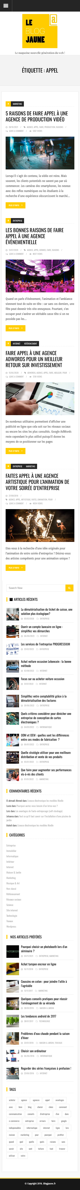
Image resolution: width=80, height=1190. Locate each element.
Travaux (9, 921)
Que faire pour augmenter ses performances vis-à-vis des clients (46, 772)
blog (29, 1107)
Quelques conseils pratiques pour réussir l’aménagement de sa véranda (44, 1000)
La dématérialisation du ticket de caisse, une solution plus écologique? (46, 611)
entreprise (29, 1120)
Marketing (17, 103)
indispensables (15, 1127)
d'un (57, 1114)
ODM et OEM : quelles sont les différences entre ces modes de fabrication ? (45, 737)
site (21, 1148)
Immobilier (11, 851)
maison (12, 1134)
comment (63, 1107)
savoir (11, 1148)
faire (41, 127)
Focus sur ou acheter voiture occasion (42, 678)
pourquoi (48, 1134)
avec (11, 1107)
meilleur (58, 372)
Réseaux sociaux (13, 899)
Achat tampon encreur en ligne (38, 964)
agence (30, 127)
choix (51, 1107)
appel (36, 127)
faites (34, 499)
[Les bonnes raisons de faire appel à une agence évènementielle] (40, 276)
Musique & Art (13, 883)
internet (46, 1127)
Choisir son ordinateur (33, 1051)
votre (23, 1155)
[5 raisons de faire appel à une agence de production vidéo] (40, 153)
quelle (31, 1141)
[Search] (69, 588)
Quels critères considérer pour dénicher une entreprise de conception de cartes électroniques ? (46, 717)
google (64, 1120)
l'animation (42, 499)
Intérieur (10, 861)
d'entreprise (45, 1114)
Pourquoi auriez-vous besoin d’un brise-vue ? (37, 806)
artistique (25, 499)
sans (63, 1141)
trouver (62, 1148)
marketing (25, 1134)
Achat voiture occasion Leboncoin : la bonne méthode (46, 663)
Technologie (11, 915)
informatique (32, 1127)
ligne (58, 1127)
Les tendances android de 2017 (38, 1016)
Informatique (46, 727)
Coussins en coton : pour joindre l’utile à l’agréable (44, 983)
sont (30, 1148)
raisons (59, 127)
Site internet (12, 910)
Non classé (11, 888)
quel (21, 1141)
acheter (12, 1100)
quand (11, 1141)
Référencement (30, 343)
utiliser (12, 1155)
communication (15, 1114)
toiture (41, 1148)
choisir (40, 1107)
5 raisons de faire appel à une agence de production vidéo (37, 116)
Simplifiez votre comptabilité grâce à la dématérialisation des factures (44, 698)
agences (36, 1100)
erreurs (43, 1120)
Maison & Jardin (13, 872)
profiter (60, 1134)
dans (67, 1114)
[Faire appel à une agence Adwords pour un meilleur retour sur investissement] (40, 398)
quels (42, 1141)
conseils (31, 1114)
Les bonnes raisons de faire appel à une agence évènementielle (35, 236)
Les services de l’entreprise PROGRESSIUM (45, 644)
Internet (16, 343)
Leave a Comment (16, 130)
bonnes (42, 249)
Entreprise (17, 220)
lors (67, 1127)
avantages (60, 1100)
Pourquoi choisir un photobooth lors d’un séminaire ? (44, 948)
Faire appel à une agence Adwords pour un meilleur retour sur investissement (34, 359)
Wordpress (11, 926)
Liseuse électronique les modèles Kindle (45, 800)
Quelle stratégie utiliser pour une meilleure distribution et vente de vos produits (46, 754)
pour (65, 372)
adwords (31, 372)
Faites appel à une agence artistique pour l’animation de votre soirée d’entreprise (37, 481)
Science (9, 905)
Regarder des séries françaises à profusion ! (46, 1068)
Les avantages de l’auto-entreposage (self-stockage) (39, 811)
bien (20, 1107)
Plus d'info (14, 205)
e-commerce (14, 1120)
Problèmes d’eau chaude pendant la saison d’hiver (45, 1035)
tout (51, 1148)
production (49, 127)
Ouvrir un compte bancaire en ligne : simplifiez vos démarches (42, 628)
